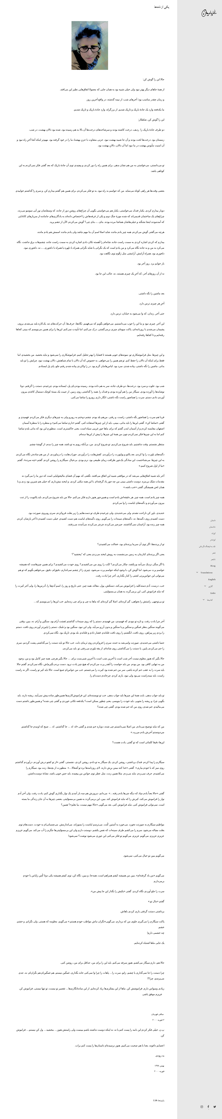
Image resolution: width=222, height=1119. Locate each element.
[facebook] (207, 1107)
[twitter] (214, 1107)
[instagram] (201, 1107)
